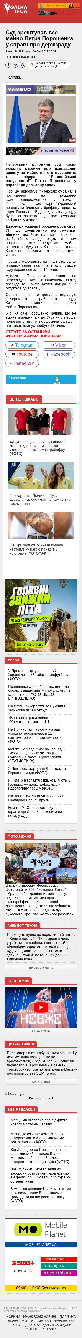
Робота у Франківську (55, 1321)
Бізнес (13, 1321)
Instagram (24, 363)
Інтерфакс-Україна (56, 191)
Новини (13, 1316)
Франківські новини (39, 1316)
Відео (27, 1325)
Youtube (24, 354)
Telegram (24, 345)
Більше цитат (41, 1082)
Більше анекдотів (41, 967)
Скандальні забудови (53, 1325)
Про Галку (48, 1329)
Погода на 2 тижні (41, 1098)
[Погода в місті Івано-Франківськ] (41, 1094)
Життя (27, 1321)
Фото (15, 1325)
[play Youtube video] (41, 1007)
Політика (13, 77)
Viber (60, 345)
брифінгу (51, 208)
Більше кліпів (41, 1030)
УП (8, 230)
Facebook (59, 354)
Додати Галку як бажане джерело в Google (51, 64)
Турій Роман (22, 51)
